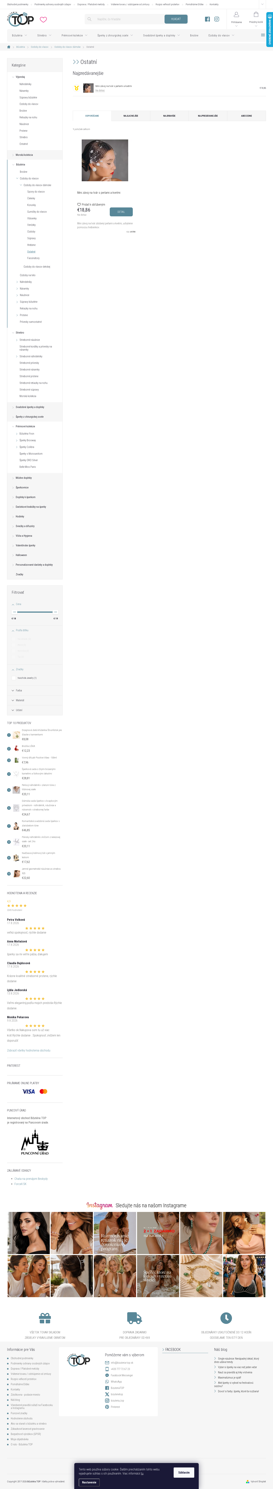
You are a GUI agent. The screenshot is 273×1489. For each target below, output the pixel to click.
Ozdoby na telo (27, 275)
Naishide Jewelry (27, 678)
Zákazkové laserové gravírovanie (27, 1428)
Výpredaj (20, 76)
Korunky (31, 205)
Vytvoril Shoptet (258, 1481)
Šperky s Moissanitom (31, 453)
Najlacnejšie (131, 116)
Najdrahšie (169, 116)
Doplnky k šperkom (25, 497)
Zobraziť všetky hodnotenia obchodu (28, 1050)
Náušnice (24, 124)
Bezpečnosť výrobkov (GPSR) (26, 1434)
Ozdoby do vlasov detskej (37, 266)
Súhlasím (184, 1472)
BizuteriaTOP (117, 1387)
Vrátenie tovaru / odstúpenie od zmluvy (130, 4)
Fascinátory (33, 258)
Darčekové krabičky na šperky (31, 506)
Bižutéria (20, 164)
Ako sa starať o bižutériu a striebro (29, 1423)
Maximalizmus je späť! (229, 1377)
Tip (20, 656)
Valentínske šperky (25, 545)
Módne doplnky (24, 477)
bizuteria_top (117, 1400)
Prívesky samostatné (31, 321)
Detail (121, 211)
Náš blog (15, 1399)
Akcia (21, 644)
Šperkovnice (22, 487)
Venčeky (31, 224)
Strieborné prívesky (29, 362)
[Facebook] (207, 19)
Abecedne (246, 116)
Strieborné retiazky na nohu (34, 382)
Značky (19, 574)
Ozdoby (31, 231)
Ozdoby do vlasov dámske (37, 185)
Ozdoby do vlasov (29, 104)
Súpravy (31, 238)
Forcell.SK (20, 1184)
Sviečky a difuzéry (25, 526)
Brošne (23, 110)
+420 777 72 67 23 (120, 1369)
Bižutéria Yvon (27, 433)
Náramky (24, 90)
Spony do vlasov (36, 191)
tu (142, 1473)
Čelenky (31, 198)
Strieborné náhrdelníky (31, 356)
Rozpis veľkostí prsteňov (167, 4)
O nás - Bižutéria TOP (22, 1444)
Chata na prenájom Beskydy (31, 1179)
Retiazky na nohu (28, 117)
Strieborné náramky (30, 369)
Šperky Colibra (27, 447)
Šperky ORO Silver (29, 460)
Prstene (23, 130)
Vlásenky (32, 218)
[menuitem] (20, 35)
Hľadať (176, 19)
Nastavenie (89, 1482)
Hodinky (20, 516)
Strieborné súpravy (29, 389)
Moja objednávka (19, 1439)
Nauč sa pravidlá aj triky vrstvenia (235, 1372)
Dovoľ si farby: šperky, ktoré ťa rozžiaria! (238, 1391)
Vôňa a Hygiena (24, 535)
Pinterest (115, 1406)
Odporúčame (92, 116)
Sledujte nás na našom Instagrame (151, 1205)
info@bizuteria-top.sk (122, 1362)
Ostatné (24, 143)
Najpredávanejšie (208, 116)
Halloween (21, 555)
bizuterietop (117, 1394)
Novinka (23, 650)
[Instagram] (216, 19)
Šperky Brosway (28, 440)
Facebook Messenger (122, 1375)
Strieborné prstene (29, 376)
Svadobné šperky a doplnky (30, 407)
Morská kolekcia (24, 154)
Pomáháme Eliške (194, 4)
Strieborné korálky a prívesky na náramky (36, 348)
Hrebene (31, 244)
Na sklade (24, 639)
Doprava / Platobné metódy (91, 4)
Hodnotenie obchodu (21, 1418)
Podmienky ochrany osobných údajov (53, 4)
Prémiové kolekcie (25, 426)
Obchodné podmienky (17, 4)
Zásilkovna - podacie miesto (25, 1394)
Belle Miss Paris (28, 466)
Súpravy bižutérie (28, 97)
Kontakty (214, 4)
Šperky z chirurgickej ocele (30, 416)
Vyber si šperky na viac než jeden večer (237, 1367)
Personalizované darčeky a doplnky (34, 564)
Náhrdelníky (25, 84)
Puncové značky (19, 1413)
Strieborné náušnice (30, 339)
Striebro (24, 137)
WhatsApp (116, 1381)
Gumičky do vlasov (37, 211)
